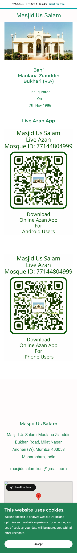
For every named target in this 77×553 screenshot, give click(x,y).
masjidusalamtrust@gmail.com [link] (38, 468)
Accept (38, 544)
